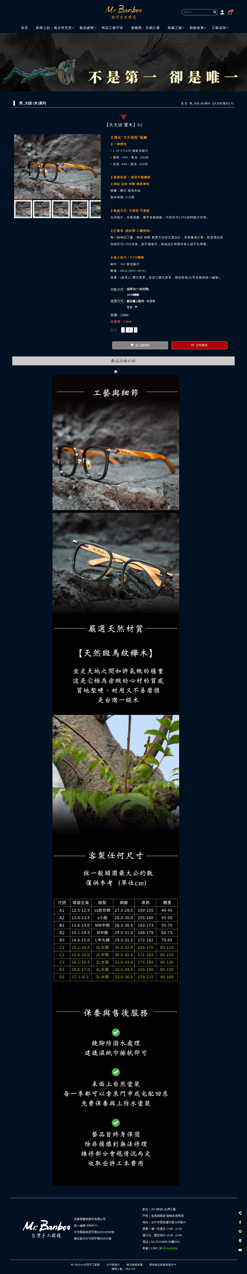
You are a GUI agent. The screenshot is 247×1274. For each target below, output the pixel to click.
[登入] (222, 12)
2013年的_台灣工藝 (163, 1209)
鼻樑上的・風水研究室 (54, 27)
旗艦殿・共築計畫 (145, 27)
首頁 (24, 27)
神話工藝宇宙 (112, 27)
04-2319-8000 (159, 1241)
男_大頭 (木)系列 (199, 103)
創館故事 (197, 27)
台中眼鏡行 (113, 1264)
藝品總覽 (87, 27)
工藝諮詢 (219, 27)
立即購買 (202, 345)
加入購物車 (142, 345)
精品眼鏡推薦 (135, 1264)
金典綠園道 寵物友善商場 (167, 1215)
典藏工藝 (175, 27)
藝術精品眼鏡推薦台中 (162, 1264)
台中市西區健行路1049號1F (168, 1222)
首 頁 (184, 103)
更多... (131, 307)
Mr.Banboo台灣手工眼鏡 (85, 1264)
